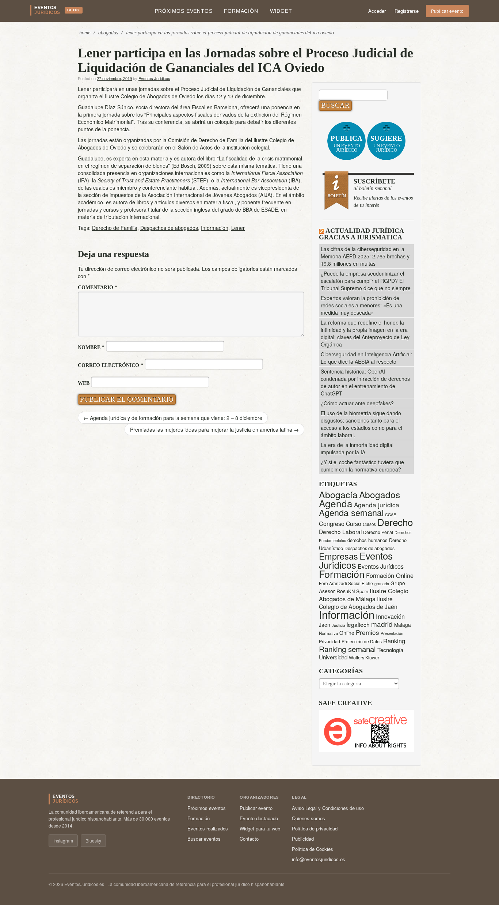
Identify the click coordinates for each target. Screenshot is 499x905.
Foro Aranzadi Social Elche (346, 583)
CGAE (390, 514)
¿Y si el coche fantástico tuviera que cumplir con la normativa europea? (362, 465)
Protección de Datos (362, 641)
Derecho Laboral (340, 531)
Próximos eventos (184, 11)
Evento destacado (259, 818)
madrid (382, 624)
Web (83, 383)
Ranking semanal (347, 648)
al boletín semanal (383, 193)
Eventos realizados (207, 828)
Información (214, 227)
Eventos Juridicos (154, 78)
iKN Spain (357, 591)
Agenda (336, 503)
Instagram (63, 840)
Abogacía (338, 494)
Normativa (328, 633)
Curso (353, 523)
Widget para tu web (260, 828)
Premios (367, 632)
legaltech (358, 624)
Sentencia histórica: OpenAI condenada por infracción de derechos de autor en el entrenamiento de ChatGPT (365, 382)
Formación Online (390, 575)
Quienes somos (308, 818)
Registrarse (407, 10)
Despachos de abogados (169, 227)
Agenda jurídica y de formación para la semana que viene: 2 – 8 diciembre (172, 417)
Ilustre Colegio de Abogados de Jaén (358, 602)
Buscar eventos (204, 838)
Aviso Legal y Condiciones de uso (328, 807)
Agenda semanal (351, 512)
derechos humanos (367, 540)
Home (84, 32)
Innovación (390, 616)
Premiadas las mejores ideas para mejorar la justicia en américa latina (214, 429)
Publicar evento (447, 11)
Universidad (333, 657)
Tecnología (390, 650)
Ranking (394, 640)
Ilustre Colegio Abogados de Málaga (363, 594)
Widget (281, 11)
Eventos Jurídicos (381, 566)
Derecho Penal (378, 532)
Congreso (331, 523)
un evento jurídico (346, 144)
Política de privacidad (315, 828)
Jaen (324, 624)
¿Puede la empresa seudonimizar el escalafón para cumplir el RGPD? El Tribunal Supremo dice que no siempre (366, 281)
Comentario (97, 287)
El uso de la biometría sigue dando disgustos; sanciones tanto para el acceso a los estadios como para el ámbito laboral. (361, 424)
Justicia (338, 625)
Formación (241, 11)
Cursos (369, 524)
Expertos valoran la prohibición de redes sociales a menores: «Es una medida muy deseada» (361, 305)
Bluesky (93, 840)
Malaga (402, 624)
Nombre (91, 347)
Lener (238, 227)
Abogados (108, 32)
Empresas (338, 556)
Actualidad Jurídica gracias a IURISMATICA (361, 234)
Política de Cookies (312, 848)
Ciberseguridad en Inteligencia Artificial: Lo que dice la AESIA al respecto (366, 358)
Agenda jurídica (376, 504)
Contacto (249, 838)
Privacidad (329, 641)
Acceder (377, 10)
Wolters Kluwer (364, 657)
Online (346, 632)
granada (381, 583)
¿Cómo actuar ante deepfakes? (357, 403)
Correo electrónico (110, 365)
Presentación (392, 633)
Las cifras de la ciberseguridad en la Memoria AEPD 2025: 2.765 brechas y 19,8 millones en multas (365, 256)
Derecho (395, 522)
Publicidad (303, 838)
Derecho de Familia (114, 227)
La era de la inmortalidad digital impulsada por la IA (357, 448)
